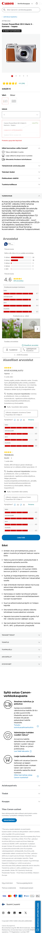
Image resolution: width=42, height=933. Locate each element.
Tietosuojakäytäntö (24, 883)
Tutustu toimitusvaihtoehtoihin (23, 726)
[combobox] (21, 9)
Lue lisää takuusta (21, 751)
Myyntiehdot (7, 883)
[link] (21, 125)
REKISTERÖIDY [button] (9, 820)
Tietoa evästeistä (9, 888)
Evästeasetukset (26, 888)
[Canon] (8, 3)
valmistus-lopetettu (10, 17)
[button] (12, 76)
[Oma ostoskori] (37, 3)
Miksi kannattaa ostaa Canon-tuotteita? (23, 776)
